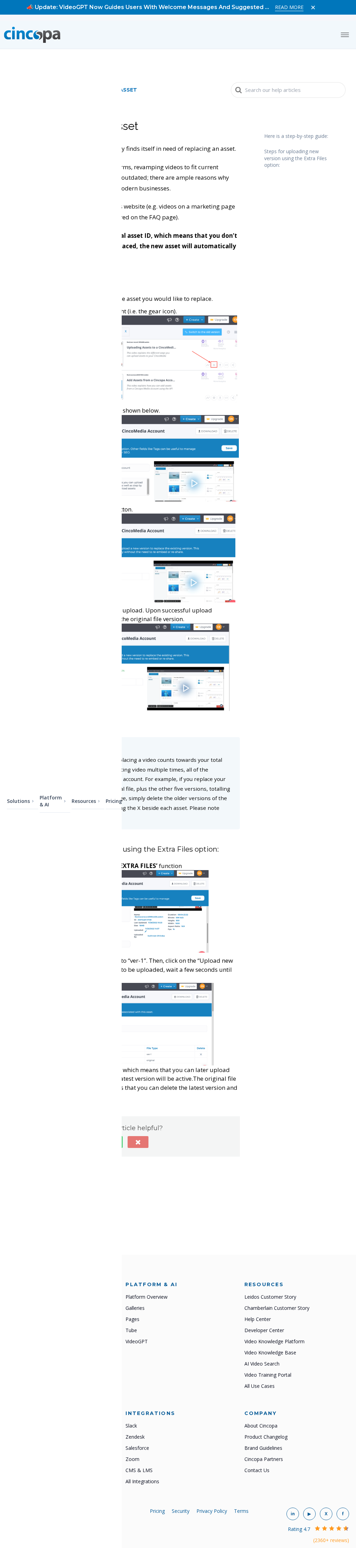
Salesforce (137, 1448)
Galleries (135, 1308)
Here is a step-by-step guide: (296, 136)
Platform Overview (147, 1296)
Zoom (132, 1459)
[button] (138, 1142)
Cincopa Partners (263, 1459)
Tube (131, 1330)
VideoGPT (137, 1341)
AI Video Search (262, 1363)
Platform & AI (51, 801)
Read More (289, 7)
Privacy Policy (211, 1511)
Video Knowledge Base (270, 1352)
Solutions (18, 801)
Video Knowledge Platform (274, 1341)
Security (180, 1511)
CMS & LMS (139, 1470)
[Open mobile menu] (345, 35)
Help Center (257, 1319)
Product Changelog (266, 1436)
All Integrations (142, 1481)
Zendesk (135, 1436)
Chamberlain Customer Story (276, 1308)
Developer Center (264, 1330)
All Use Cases (259, 1386)
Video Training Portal (267, 1374)
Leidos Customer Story (270, 1296)
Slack (131, 1425)
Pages (132, 1319)
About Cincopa (260, 1425)
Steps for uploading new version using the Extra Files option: (295, 158)
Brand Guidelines (263, 1448)
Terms (241, 1511)
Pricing (114, 801)
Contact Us (256, 1470)
